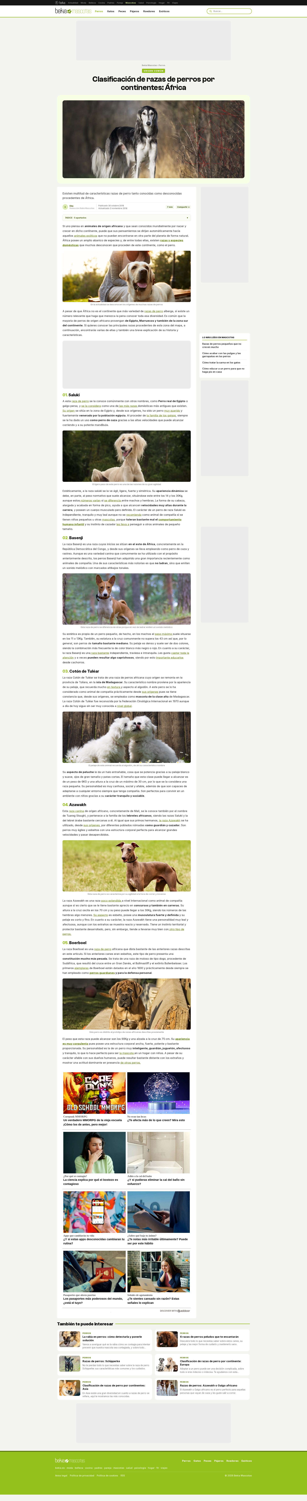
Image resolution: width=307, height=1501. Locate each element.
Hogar (162, 3)
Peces (122, 11)
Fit (168, 3)
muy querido (172, 410)
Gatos (110, 11)
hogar (151, 1467)
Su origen (69, 410)
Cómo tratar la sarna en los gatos (221, 362)
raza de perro (80, 401)
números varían (90, 500)
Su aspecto (100, 915)
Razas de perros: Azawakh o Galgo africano (208, 1385)
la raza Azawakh (169, 820)
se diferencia (113, 500)
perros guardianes (102, 972)
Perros (99, 11)
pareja (107, 1467)
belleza (79, 1467)
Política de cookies (107, 1475)
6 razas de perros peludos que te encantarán (209, 1336)
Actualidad (73, 3)
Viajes (175, 3)
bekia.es (60, 1467)
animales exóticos (85, 235)
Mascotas (131, 3)
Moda (83, 3)
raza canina (76, 811)
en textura (114, 687)
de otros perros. (130, 1062)
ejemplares (82, 968)
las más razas (128, 405)
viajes (164, 1467)
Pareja (120, 3)
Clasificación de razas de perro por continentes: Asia (114, 1387)
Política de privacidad (82, 1475)
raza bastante (100, 653)
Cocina (101, 3)
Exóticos (164, 11)
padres (98, 1467)
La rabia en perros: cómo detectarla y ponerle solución (112, 1338)
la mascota (126, 1053)
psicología (140, 1467)
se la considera (91, 405)
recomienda (134, 514)
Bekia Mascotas (149, 65)
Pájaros (134, 11)
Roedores (149, 11)
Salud (141, 3)
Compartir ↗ (183, 207)
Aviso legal (61, 1475)
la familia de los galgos (161, 415)
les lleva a (122, 524)
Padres (110, 3)
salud (129, 1467)
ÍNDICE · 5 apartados (126, 217)
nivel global (124, 706)
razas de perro (153, 311)
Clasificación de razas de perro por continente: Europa (210, 1363)
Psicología (151, 3)
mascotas (108, 519)
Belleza (92, 3)
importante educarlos (169, 657)
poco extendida (111, 900)
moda (70, 1467)
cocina (89, 1467)
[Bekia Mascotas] (73, 11)
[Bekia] (60, 2)
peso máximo (164, 634)
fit (157, 1467)
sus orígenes (150, 691)
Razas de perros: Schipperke (101, 1361)
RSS (123, 1475)
